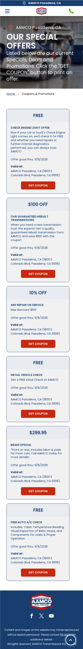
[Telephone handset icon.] (71, 11)
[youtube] (51, 616)
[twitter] (41, 616)
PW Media (66, 634)
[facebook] (31, 616)
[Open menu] (7, 11)
